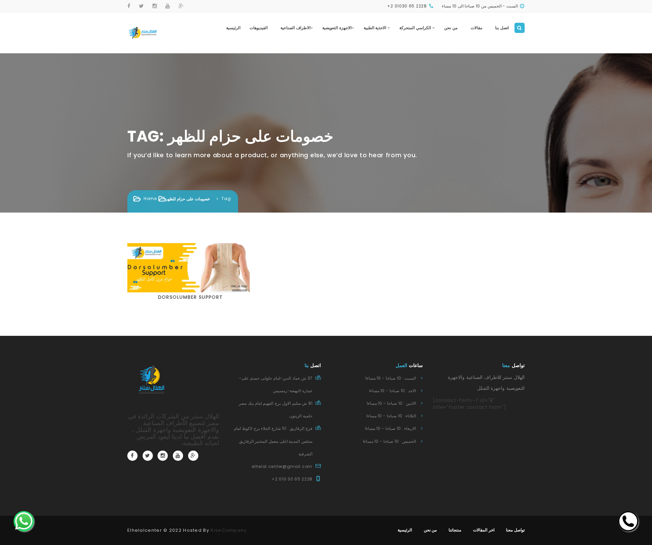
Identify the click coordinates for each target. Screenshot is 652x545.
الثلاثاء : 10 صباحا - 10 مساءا (391, 416)
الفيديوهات (259, 28)
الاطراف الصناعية (295, 28)
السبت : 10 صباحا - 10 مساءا (390, 378)
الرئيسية (233, 28)
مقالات (476, 28)
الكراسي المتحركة (415, 28)
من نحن (450, 28)
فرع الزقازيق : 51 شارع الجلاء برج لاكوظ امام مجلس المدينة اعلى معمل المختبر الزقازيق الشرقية (273, 440)
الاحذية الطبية (375, 28)
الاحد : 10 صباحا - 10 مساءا (392, 391)
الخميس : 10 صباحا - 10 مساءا (389, 441)
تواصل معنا (515, 530)
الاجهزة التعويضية (336, 28)
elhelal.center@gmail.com (282, 466)
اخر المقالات (483, 530)
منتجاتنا (455, 530)
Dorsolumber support (190, 297)
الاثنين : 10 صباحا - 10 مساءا (391, 403)
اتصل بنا (502, 28)
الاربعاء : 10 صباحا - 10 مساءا (390, 428)
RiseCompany (229, 530)
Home (150, 198)
